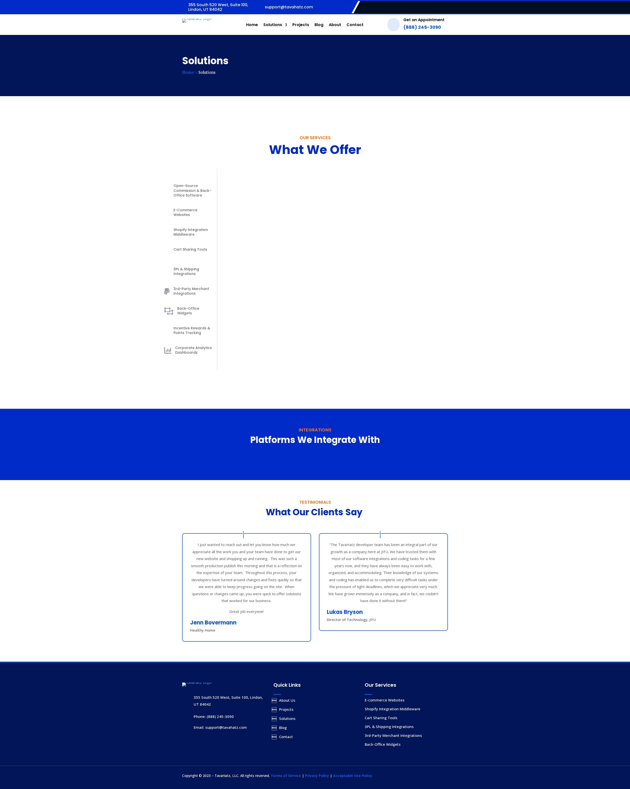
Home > (189, 72)
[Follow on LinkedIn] (444, 7)
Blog (319, 25)
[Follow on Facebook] (434, 7)
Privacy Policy (317, 775)
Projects (300, 25)
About (335, 25)
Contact (354, 25)
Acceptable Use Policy (352, 775)
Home (252, 25)
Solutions (272, 25)
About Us (287, 700)
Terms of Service (286, 775)
